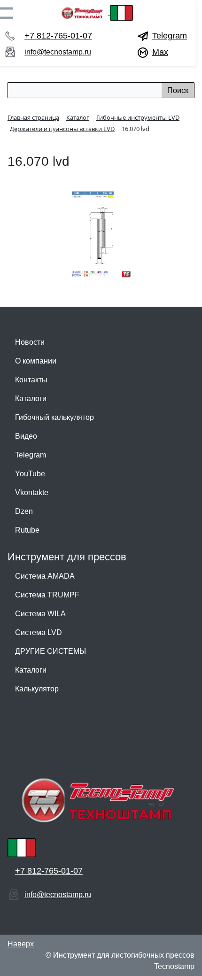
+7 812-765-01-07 (58, 35)
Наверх (21, 944)
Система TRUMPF (47, 595)
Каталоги (31, 399)
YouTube (30, 474)
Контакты (31, 380)
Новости (30, 342)
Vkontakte (31, 492)
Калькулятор (37, 689)
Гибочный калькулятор (54, 417)
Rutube (27, 530)
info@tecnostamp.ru (57, 52)
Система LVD (38, 632)
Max (160, 52)
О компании (35, 361)
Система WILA (40, 614)
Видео (26, 436)
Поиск (177, 90)
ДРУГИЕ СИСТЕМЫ (50, 651)
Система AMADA (45, 576)
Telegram (169, 35)
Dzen (24, 511)
